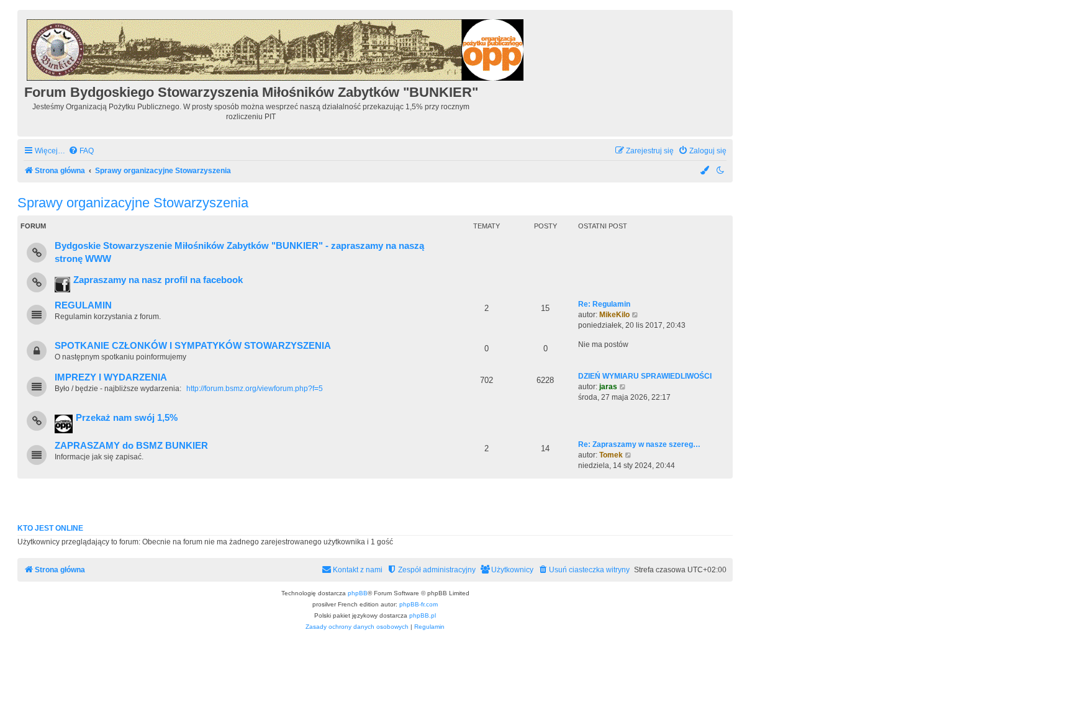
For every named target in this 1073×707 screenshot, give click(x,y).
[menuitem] (81, 151)
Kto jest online (50, 528)
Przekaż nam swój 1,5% (127, 418)
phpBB (358, 593)
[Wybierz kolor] (705, 171)
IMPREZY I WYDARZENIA (111, 377)
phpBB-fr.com (418, 604)
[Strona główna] (276, 48)
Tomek (611, 455)
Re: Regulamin (604, 304)
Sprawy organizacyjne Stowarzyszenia (132, 202)
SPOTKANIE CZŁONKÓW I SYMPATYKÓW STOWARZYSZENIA (193, 346)
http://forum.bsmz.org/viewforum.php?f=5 (254, 388)
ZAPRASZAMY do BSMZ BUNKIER (131, 446)
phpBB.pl (422, 615)
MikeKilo (614, 314)
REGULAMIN (83, 305)
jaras (608, 386)
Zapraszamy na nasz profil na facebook (158, 280)
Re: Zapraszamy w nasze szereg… (639, 444)
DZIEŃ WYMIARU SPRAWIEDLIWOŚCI (645, 376)
